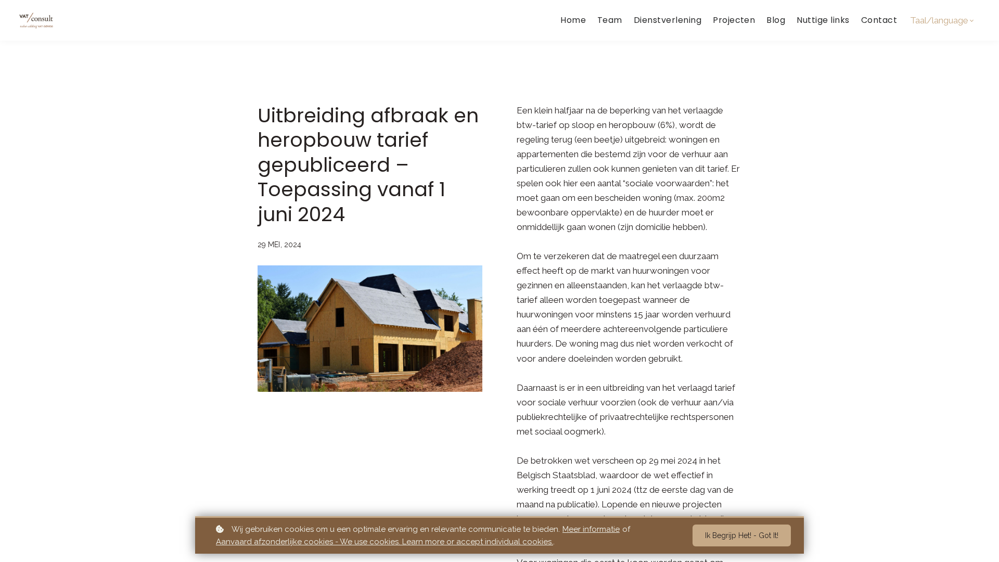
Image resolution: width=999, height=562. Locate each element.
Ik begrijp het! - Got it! (741, 535)
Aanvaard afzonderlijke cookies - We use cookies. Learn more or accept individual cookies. (384, 541)
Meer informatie (591, 529)
